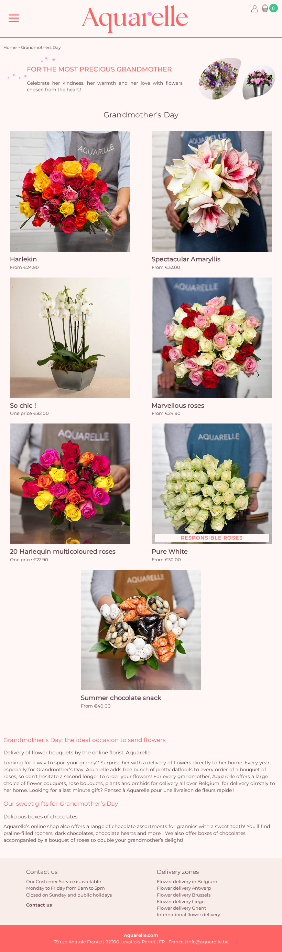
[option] (141, 78)
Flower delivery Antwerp (184, 888)
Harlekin (23, 259)
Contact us (39, 905)
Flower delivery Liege (181, 901)
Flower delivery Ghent (181, 908)
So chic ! (23, 405)
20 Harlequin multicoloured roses (63, 551)
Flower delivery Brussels (183, 895)
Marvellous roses (178, 405)
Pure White (170, 551)
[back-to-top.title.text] (273, 884)
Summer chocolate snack (121, 698)
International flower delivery (188, 914)
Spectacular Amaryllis (186, 259)
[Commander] (70, 191)
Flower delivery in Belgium (187, 881)
